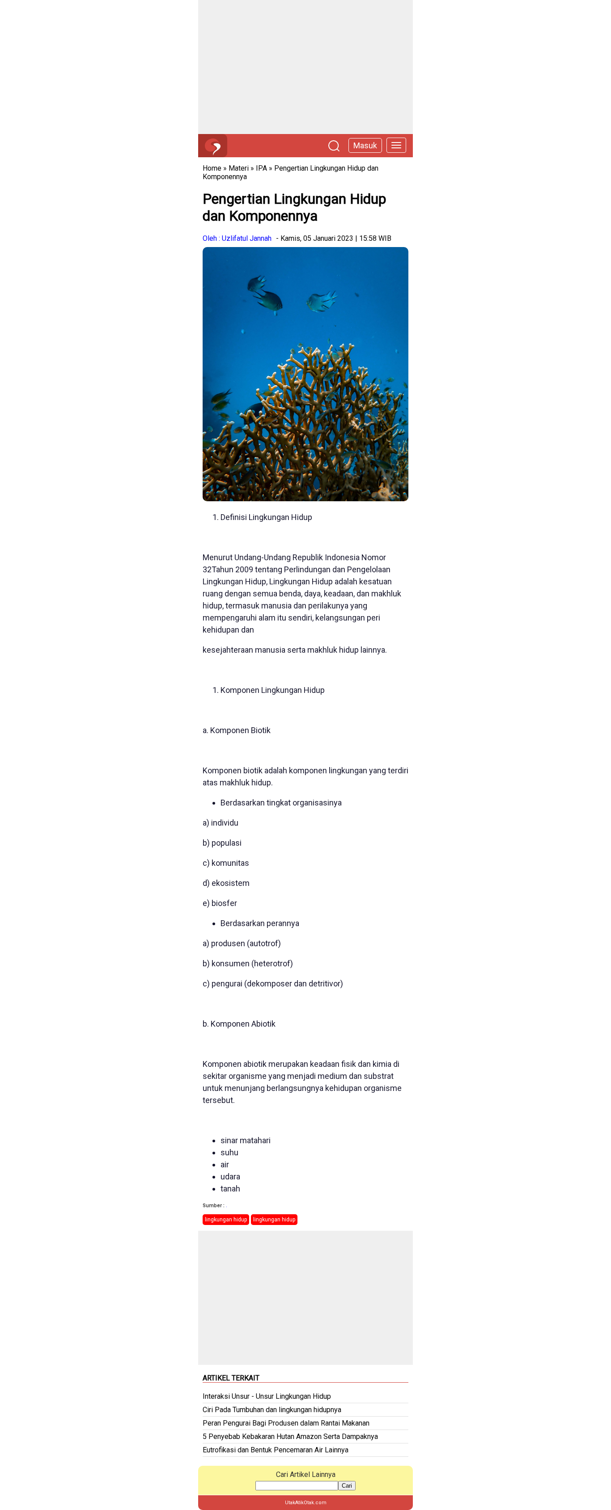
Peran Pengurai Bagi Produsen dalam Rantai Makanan (286, 1423)
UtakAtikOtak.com (306, 1503)
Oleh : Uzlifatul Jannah (237, 238)
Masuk (365, 145)
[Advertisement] (305, 67)
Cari (347, 1485)
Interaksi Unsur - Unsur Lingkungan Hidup (267, 1396)
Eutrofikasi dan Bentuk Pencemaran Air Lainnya (275, 1450)
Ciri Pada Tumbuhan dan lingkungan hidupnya (272, 1409)
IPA (261, 168)
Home (212, 168)
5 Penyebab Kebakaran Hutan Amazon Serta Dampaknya (290, 1436)
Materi (239, 168)
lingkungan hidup (226, 1219)
